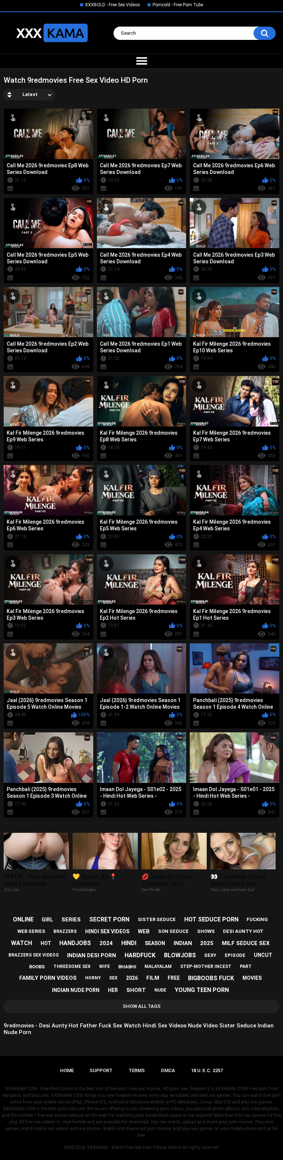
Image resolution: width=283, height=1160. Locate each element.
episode (235, 955)
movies (252, 978)
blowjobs (180, 955)
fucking (257, 919)
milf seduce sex (246, 943)
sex (113, 978)
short (136, 990)
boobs (37, 966)
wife (104, 966)
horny (93, 978)
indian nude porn (75, 990)
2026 (132, 978)
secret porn (109, 919)
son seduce (173, 931)
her (113, 990)
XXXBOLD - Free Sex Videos (112, 4)
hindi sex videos (107, 931)
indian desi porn (91, 955)
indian (183, 943)
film (152, 978)
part (246, 966)
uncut (263, 955)
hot (46, 943)
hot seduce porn (211, 919)
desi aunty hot (243, 931)
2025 (206, 943)
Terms (137, 1070)
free (174, 978)
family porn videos (48, 978)
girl (47, 920)
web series (31, 931)
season (155, 943)
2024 (106, 943)
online (23, 919)
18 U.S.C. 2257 (207, 1070)
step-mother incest (205, 966)
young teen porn (202, 989)
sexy (210, 955)
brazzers (65, 931)
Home (67, 1070)
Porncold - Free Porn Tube (178, 4)
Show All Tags (142, 1006)
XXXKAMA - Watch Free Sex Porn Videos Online (134, 1147)
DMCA (168, 1070)
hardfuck (140, 955)
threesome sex (72, 966)
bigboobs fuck (211, 978)
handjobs (75, 943)
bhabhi (127, 966)
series (71, 919)
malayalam (158, 966)
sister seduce (157, 919)
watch (21, 943)
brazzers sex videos (33, 955)
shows (206, 931)
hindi (128, 943)
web (144, 931)
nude (160, 990)
